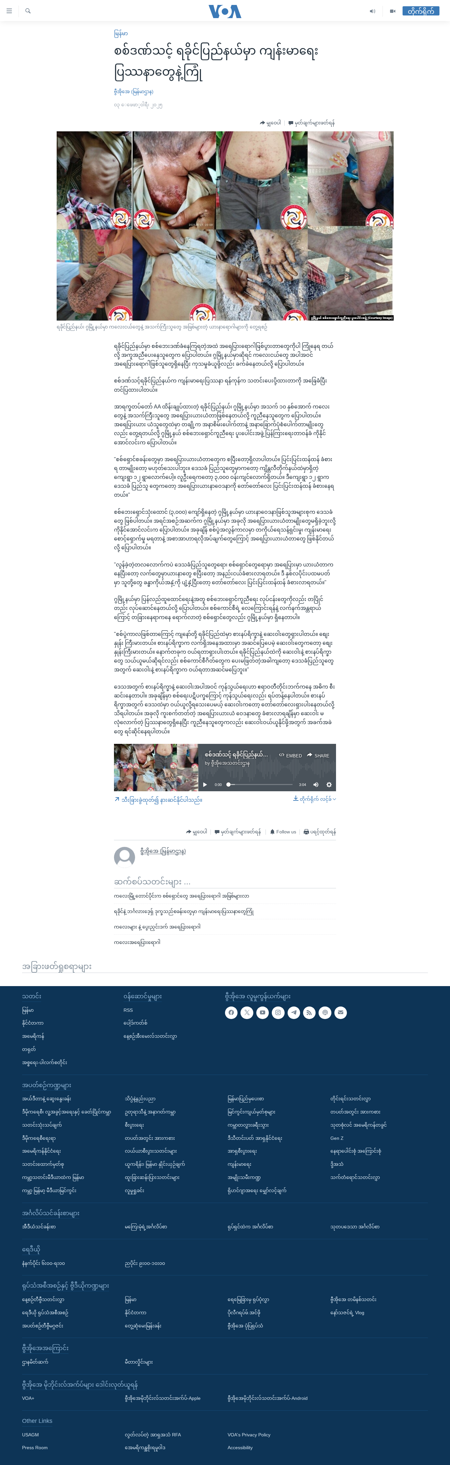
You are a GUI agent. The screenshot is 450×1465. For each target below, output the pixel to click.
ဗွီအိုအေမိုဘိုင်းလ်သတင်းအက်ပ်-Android (268, 1398)
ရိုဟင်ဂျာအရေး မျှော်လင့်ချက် (257, 1190)
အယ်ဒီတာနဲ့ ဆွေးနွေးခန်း (46, 1098)
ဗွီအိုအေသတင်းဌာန (230, 763)
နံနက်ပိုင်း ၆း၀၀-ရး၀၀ (43, 1263)
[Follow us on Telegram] (294, 1012)
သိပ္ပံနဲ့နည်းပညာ (140, 1098)
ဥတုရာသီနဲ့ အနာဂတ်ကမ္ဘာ (150, 1111)
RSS (128, 1009)
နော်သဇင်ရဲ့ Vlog (347, 1312)
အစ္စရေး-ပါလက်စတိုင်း (44, 1062)
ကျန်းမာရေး (239, 1164)
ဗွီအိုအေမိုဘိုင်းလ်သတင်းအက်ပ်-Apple (163, 1398)
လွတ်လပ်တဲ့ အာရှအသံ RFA (153, 1434)
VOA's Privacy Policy (249, 1434)
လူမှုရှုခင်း (134, 1190)
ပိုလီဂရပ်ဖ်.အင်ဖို (244, 1312)
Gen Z (337, 1137)
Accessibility (240, 1447)
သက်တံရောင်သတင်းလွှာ (355, 1177)
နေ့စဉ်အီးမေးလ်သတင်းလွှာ (150, 1036)
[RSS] (309, 1012)
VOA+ (28, 1398)
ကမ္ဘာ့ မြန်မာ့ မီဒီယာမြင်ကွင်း (49, 1190)
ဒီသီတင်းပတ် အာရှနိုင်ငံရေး (255, 1137)
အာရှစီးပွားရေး (242, 1151)
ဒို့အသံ (337, 1164)
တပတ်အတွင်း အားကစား (150, 1137)
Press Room (35, 1447)
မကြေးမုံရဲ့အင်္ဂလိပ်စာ (146, 1226)
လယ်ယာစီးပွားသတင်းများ (151, 1151)
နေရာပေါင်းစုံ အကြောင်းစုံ (355, 1151)
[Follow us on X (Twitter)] (246, 1012)
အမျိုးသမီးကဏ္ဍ (244, 1177)
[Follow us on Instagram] (278, 1012)
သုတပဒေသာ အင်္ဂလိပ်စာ (355, 1226)
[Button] (270, 123)
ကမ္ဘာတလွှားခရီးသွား (248, 1124)
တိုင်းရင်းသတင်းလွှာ (350, 1098)
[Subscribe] (340, 1012)
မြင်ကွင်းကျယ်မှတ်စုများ (251, 1111)
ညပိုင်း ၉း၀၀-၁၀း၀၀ (145, 1263)
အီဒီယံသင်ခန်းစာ (39, 1226)
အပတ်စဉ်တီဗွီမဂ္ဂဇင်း (42, 1325)
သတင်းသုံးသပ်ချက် (42, 1124)
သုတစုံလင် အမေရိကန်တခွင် (358, 1124)
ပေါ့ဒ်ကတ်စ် (135, 1023)
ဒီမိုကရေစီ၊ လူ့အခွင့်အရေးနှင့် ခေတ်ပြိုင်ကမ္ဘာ (66, 1111)
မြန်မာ (121, 33)
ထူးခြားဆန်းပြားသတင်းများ (152, 1177)
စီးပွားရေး (134, 1124)
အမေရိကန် (33, 1036)
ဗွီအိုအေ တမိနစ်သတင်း (353, 1299)
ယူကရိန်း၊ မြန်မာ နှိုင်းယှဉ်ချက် (155, 1164)
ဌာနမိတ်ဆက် (35, 1361)
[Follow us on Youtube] (262, 1012)
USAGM (30, 1434)
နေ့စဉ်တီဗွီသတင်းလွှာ (43, 1299)
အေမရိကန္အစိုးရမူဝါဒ (145, 1447)
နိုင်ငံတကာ (32, 1023)
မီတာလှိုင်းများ (139, 1361)
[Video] (393, 11)
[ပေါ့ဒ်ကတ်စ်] (325, 1012)
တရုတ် (29, 1049)
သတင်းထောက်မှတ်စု (43, 1164)
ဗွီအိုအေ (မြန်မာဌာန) (134, 91)
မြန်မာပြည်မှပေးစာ (246, 1098)
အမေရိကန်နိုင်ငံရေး (41, 1151)
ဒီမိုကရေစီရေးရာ (39, 1137)
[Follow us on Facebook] (231, 1012)
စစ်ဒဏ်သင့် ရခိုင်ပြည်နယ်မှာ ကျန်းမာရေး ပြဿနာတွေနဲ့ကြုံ (271, 754)
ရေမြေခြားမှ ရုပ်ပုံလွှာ (248, 1299)
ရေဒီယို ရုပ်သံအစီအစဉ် (45, 1312)
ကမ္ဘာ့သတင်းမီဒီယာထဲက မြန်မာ (53, 1177)
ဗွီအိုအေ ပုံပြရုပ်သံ (245, 1325)
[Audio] (373, 11)
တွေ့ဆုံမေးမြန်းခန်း (143, 1325)
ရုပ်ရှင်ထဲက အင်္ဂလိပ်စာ (250, 1226)
